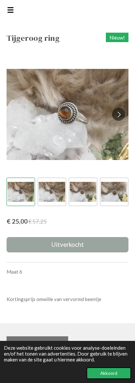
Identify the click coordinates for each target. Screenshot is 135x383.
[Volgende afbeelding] (118, 114)
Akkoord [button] (108, 373)
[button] (21, 192)
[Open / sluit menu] (10, 9)
